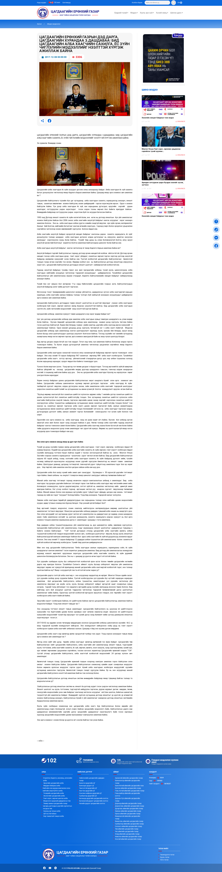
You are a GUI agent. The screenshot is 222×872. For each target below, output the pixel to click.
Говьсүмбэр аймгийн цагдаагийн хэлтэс (127, 794)
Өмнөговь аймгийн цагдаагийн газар (129, 821)
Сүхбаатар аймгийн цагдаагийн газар (129, 824)
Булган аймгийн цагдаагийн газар (128, 788)
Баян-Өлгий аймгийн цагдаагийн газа (129, 786)
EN (179, 2)
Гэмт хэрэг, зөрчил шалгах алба (55, 798)
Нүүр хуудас (41, 2)
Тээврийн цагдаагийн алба (53, 793)
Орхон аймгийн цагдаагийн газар (127, 814)
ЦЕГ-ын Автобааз (49, 814)
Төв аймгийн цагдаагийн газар (126, 829)
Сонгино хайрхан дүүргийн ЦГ (90, 793)
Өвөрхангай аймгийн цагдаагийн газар (127, 817)
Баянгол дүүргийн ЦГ (87, 783)
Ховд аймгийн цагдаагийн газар (127, 834)
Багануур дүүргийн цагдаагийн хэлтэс (93, 798)
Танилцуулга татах (167, 855)
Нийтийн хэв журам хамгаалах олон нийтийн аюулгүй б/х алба (56, 789)
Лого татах (164, 860)
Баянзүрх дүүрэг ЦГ (86, 786)
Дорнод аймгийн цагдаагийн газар (128, 803)
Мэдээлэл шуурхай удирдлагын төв (57, 801)
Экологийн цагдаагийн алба (54, 796)
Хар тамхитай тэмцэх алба (53, 816)
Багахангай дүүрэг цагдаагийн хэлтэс (93, 801)
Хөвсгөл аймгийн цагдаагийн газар (128, 836)
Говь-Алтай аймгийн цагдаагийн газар (129, 791)
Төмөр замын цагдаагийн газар (55, 803)
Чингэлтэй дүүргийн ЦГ (88, 788)
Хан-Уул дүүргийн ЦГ (87, 791)
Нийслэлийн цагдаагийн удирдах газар (91, 779)
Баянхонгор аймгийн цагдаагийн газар (127, 782)
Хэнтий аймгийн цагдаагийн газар (128, 839)
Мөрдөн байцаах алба (51, 786)
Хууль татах (164, 857)
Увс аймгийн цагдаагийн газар (126, 831)
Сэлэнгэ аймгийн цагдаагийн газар (128, 826)
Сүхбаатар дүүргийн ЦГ (88, 796)
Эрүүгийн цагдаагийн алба (53, 783)
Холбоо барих (137, 2)
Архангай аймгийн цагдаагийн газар (129, 778)
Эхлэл (39, 24)
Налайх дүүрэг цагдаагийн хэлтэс (92, 803)
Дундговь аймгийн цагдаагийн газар (129, 808)
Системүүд (66, 2)
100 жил (57, 2)
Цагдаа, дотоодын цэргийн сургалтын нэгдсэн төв (57, 807)
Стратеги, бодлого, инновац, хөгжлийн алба (57, 779)
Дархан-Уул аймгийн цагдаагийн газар (127, 799)
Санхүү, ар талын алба (51, 811)
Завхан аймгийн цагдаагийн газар (128, 811)
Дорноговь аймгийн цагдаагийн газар (129, 806)
